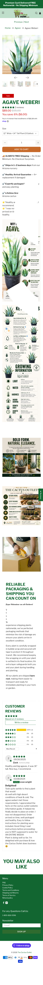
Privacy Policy (7, 885)
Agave (18, 28)
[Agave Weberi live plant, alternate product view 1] (21, 54)
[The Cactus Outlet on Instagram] (6, 903)
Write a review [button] (21, 722)
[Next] (27, 78)
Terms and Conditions (10, 890)
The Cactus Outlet (25, 952)
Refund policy (7, 898)
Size (4, 128)
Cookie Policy (7, 888)
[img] (19, 756)
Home (8, 28)
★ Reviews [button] (41, 495)
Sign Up (21, 931)
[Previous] (15, 78)
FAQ (4, 882)
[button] (8, 107)
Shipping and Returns (10, 893)
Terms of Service (8, 895)
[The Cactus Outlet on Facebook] (3, 903)
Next (26, 22)
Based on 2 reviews (14, 719)
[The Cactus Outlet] (21, 13)
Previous (18, 22)
